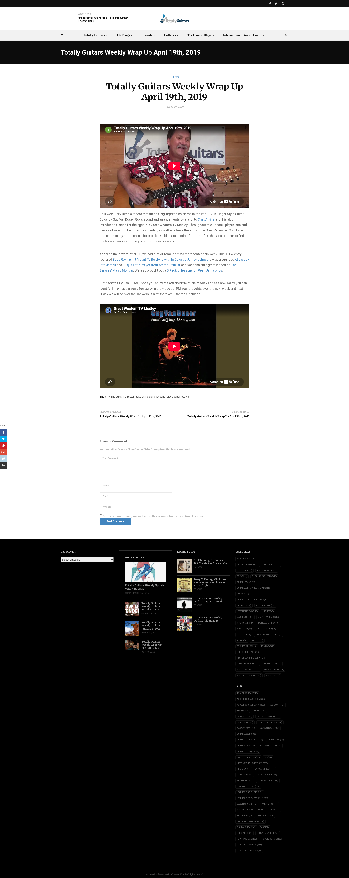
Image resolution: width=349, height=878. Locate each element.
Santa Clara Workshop (268, 635)
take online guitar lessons (150, 396)
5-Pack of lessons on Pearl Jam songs (194, 270)
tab (264, 827)
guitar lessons (247, 734)
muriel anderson (268, 810)
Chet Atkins (206, 219)
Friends (146, 35)
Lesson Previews (247, 611)
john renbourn (267, 775)
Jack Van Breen (264, 769)
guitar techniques (248, 752)
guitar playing (246, 746)
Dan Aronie (244, 717)
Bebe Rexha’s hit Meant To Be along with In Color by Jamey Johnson (161, 259)
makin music (269, 804)
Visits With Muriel (274, 670)
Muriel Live (244, 629)
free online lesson (270, 722)
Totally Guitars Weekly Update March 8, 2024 (150, 606)
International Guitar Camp (242, 35)
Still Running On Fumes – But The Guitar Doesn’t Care (103, 19)
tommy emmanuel (267, 833)
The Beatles (244, 833)
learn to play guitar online (253, 798)
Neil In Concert (266, 629)
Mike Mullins (245, 623)
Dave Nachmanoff (247, 565)
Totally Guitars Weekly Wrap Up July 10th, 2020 (151, 644)
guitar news (276, 740)
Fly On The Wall (266, 570)
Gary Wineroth (246, 728)
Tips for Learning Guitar (251, 658)
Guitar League (246, 582)
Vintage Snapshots (248, 670)
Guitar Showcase (270, 746)
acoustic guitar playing (251, 705)
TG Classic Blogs (199, 35)
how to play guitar (248, 757)
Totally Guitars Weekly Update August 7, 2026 (208, 600)
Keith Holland (265, 605)
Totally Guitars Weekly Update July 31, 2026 (208, 619)
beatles (242, 711)
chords (259, 711)
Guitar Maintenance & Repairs (253, 588)
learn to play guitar (249, 792)
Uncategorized (272, 664)
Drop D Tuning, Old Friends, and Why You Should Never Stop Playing (212, 582)
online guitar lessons (250, 821)
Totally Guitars (94, 35)
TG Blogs (123, 35)
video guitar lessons (178, 396)
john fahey (244, 775)
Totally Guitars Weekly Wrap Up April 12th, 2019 (130, 416)
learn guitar (269, 781)
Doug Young (271, 565)
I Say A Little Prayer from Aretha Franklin (151, 265)
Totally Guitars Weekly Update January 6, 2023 (151, 625)
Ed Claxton (244, 570)
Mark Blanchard (268, 617)
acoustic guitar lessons (251, 699)
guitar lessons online (250, 740)
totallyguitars (247, 839)
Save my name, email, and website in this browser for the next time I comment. (155, 516)
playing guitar (246, 827)
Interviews (244, 605)
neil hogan (245, 816)
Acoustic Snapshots (248, 559)
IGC (268, 757)
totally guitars (272, 839)
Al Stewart (277, 705)
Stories (242, 640)
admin (128, 593)
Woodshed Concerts (249, 675)
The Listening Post (248, 652)
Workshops (273, 675)
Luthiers (170, 35)
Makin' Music (245, 617)
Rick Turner (244, 635)
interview (243, 769)
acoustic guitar (247, 693)
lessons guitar (247, 804)
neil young (265, 816)
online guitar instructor (121, 396)
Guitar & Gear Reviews (264, 576)
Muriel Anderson (268, 623)
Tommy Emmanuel (247, 664)
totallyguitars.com (249, 845)
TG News (174, 77)
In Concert (244, 594)
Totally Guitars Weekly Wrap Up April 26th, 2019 (218, 416)
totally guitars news (249, 851)
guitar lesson (269, 728)
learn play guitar (248, 786)
